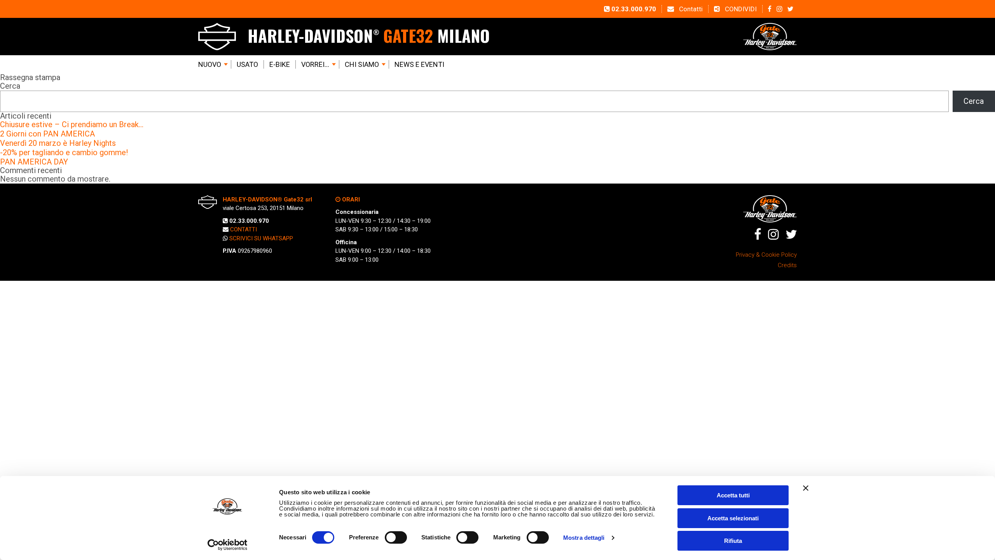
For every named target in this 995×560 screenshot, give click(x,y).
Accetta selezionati (733, 518)
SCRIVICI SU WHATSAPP (261, 238)
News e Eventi (419, 64)
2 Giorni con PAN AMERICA (47, 133)
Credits (787, 265)
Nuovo (209, 64)
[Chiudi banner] (805, 488)
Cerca (10, 86)
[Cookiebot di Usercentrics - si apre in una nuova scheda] (228, 545)
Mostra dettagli (584, 537)
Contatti (690, 9)
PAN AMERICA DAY (34, 161)
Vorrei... (315, 64)
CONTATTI (243, 229)
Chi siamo (362, 64)
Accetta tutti (733, 495)
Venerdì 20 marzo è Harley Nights (58, 143)
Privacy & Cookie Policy (766, 254)
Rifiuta (733, 540)
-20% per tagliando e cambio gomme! (64, 152)
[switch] (396, 537)
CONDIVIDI (740, 9)
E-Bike (279, 64)
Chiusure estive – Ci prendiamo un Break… (71, 124)
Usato (247, 64)
